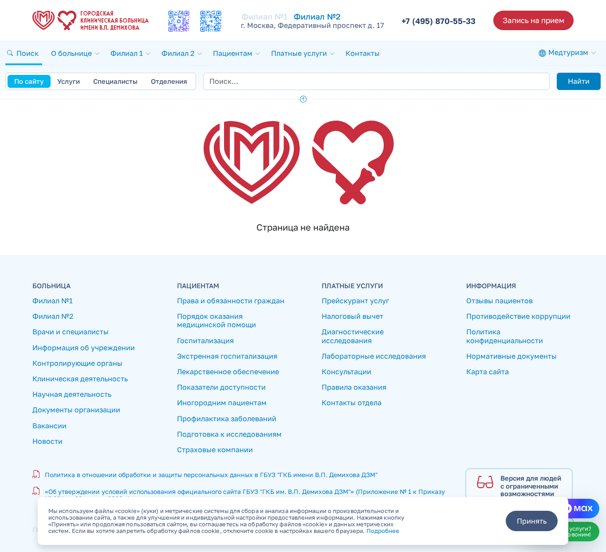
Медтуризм (568, 52)
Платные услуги (299, 53)
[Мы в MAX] (178, 21)
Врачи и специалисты (70, 332)
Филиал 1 (126, 53)
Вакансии (49, 426)
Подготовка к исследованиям (229, 434)
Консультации (346, 372)
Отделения (169, 81)
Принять (532, 521)
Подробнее (383, 530)
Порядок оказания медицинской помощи (216, 320)
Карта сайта (487, 372)
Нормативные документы (511, 356)
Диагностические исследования (353, 336)
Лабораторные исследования (374, 356)
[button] (23, 53)
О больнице (71, 53)
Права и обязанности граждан (230, 301)
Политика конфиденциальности (504, 336)
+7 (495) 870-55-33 (438, 21)
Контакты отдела (352, 403)
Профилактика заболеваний (226, 419)
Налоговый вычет (352, 316)
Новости (47, 441)
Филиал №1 (264, 16)
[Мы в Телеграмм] (210, 21)
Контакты (363, 53)
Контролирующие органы (77, 363)
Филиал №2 (317, 16)
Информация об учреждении (83, 348)
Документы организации (76, 410)
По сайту (29, 81)
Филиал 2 (177, 53)
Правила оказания (354, 387)
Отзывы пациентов (499, 301)
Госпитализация (205, 341)
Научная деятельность (71, 394)
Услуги (68, 81)
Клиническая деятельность (80, 379)
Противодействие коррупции (518, 316)
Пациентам (232, 53)
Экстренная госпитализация (227, 356)
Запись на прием (533, 20)
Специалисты (115, 81)
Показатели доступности (221, 387)
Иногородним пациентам (222, 403)
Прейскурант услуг (355, 301)
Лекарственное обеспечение (228, 372)
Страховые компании (215, 450)
